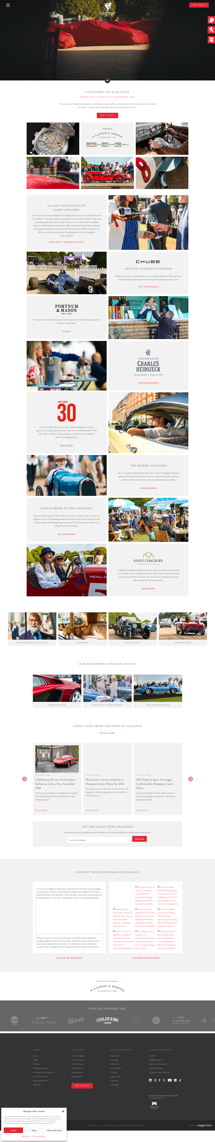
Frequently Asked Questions (159, 1072)
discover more (67, 534)
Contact (152, 1056)
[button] (63, 1111)
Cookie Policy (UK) (120, 1125)
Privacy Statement (39, 1136)
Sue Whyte (114, 1081)
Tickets (35, 1060)
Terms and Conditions (105, 1125)
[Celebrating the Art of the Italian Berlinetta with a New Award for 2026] (57, 759)
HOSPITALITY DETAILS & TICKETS (66, 242)
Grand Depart (76, 1076)
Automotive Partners (40, 1081)
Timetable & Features (40, 1068)
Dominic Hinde (115, 1068)
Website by (192, 1125)
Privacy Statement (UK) (135, 1125)
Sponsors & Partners (40, 1076)
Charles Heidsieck (148, 383)
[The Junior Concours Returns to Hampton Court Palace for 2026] (107, 759)
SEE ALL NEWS (107, 733)
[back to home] (107, 9)
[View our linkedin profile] (150, 1080)
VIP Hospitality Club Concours (43, 1072)
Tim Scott (113, 1072)
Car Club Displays (78, 1056)
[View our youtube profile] (170, 1080)
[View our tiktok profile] (180, 1080)
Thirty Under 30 (77, 1068)
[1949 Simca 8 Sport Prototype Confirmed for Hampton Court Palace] (158, 759)
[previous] (24, 778)
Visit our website (148, 286)
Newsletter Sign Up (156, 1060)
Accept (13, 1130)
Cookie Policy (26, 1136)
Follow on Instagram (145, 958)
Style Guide (37, 1085)
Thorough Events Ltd (156, 1098)
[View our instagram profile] (155, 1080)
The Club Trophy (78, 1060)
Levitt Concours (77, 1064)
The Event (36, 1064)
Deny (34, 1130)
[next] (190, 778)
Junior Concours (77, 1072)
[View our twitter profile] (164, 1080)
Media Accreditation (156, 1068)
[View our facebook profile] (159, 1080)
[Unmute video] (107, 80)
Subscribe (139, 839)
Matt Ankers (114, 1064)
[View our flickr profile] (175, 1080)
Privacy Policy (92, 1125)
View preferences (54, 1130)
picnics (66, 331)
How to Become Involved (158, 1064)
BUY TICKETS (199, 5)
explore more (148, 488)
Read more (66, 445)
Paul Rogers (114, 1085)
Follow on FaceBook (69, 958)
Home (35, 1056)
